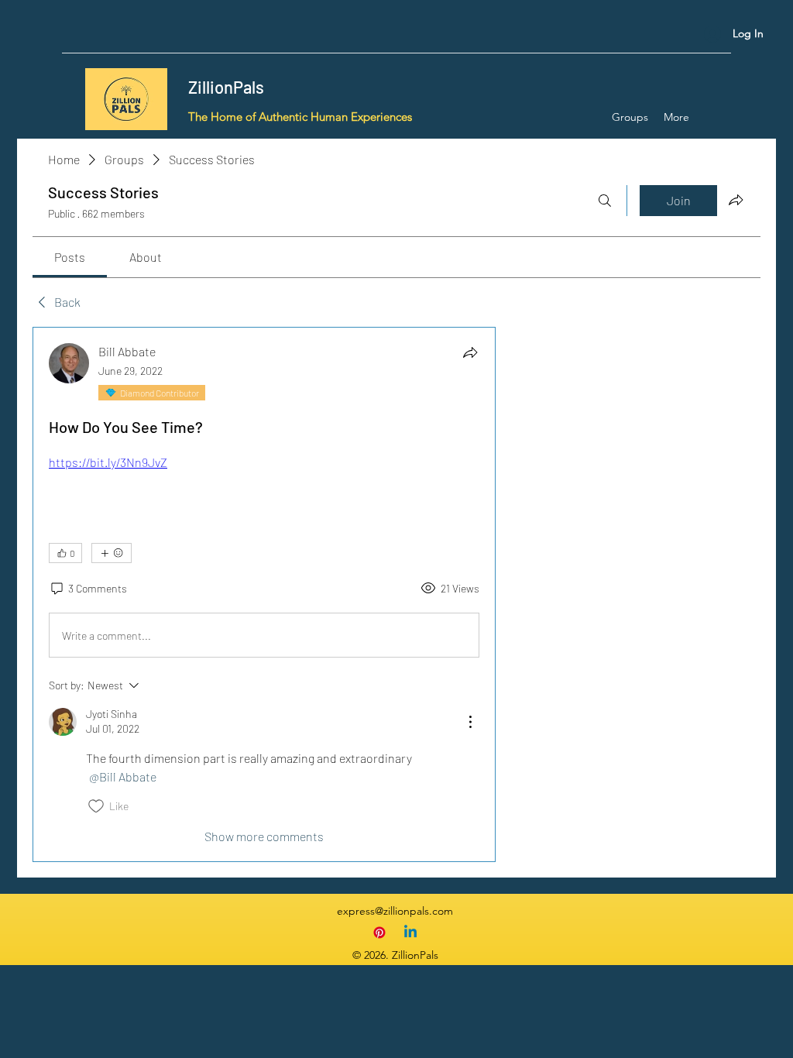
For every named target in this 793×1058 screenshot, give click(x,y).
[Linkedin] (410, 932)
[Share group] (735, 200)
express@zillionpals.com (395, 911)
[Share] (470, 352)
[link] (69, 256)
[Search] (605, 200)
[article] (264, 594)
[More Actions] (470, 722)
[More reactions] (111, 553)
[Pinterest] (379, 932)
